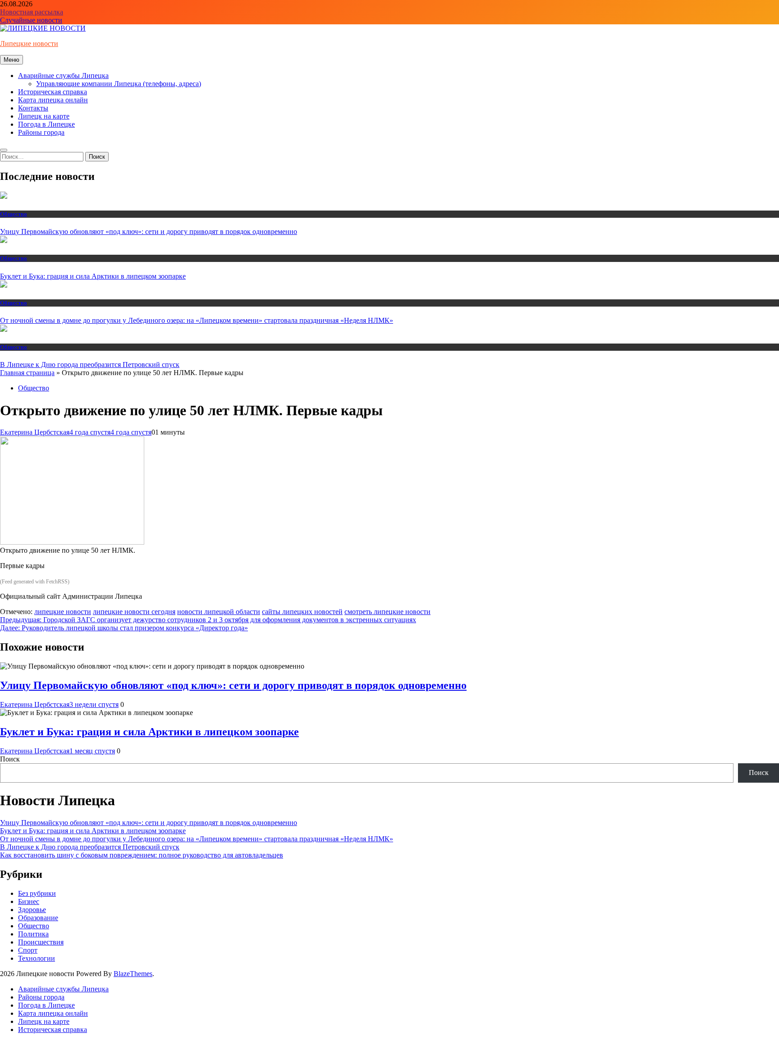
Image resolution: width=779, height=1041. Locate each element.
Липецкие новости (29, 43)
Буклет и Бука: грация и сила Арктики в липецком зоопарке (93, 276)
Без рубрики (37, 893)
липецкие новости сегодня (134, 611)
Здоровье (32, 909)
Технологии (36, 958)
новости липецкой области (218, 611)
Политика (33, 934)
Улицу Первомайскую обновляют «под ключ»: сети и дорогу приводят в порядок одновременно (148, 231)
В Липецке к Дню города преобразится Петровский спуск (89, 364)
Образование (38, 918)
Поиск (10, 759)
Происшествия (41, 942)
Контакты (33, 108)
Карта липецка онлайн (53, 100)
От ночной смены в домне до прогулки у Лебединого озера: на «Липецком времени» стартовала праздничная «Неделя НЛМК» (196, 320)
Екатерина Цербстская (34, 432)
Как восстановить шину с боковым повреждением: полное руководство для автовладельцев (141, 855)
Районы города (41, 132)
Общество (13, 214)
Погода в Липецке (46, 124)
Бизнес (28, 901)
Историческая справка (52, 92)
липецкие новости (62, 611)
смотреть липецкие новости (387, 611)
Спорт (27, 950)
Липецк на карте (43, 116)
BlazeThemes (133, 973)
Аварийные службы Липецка (63, 75)
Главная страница (27, 372)
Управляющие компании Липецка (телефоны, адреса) (118, 83)
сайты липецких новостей (302, 611)
